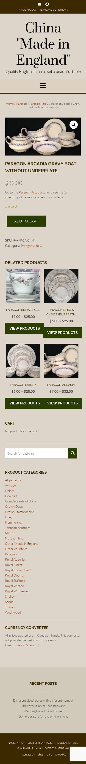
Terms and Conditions (54, 9)
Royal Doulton (15, 575)
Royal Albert (13, 565)
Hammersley (13, 522)
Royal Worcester (16, 591)
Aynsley (10, 485)
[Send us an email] (39, 4)
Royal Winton (14, 586)
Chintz (9, 491)
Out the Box (62, 748)
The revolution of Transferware (43, 706)
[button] (73, 125)
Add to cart (26, 221)
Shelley (10, 596)
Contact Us (28, 754)
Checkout (60, 754)
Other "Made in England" (22, 543)
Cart (49, 754)
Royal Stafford (15, 580)
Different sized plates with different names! (43, 700)
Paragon (21, 103)
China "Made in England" (43, 44)
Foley (8, 517)
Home (10, 103)
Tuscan (10, 607)
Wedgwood (13, 612)
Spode (9, 602)
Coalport (11, 496)
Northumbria (14, 538)
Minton (10, 533)
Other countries (16, 549)
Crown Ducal (14, 506)
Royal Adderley (15, 559)
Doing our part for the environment (43, 716)
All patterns (13, 480)
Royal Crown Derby (19, 570)
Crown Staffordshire (19, 512)
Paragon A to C (39, 103)
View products (24, 328)
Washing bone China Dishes (43, 711)
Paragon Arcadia (30, 192)
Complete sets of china (20, 501)
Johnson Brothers (17, 528)
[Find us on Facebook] (47, 4)
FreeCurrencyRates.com (22, 645)
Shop (40, 754)
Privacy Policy (27, 9)
